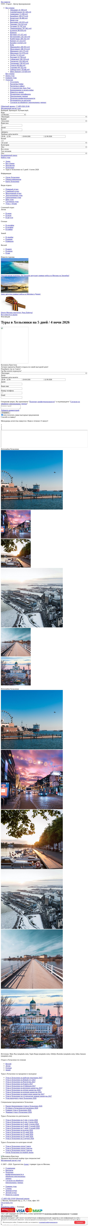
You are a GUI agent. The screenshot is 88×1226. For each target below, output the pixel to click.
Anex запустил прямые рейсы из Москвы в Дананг (21, 294)
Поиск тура (10, 76)
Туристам (9, 80)
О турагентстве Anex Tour (20, 88)
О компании (10, 1168)
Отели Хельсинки (13, 177)
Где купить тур (7, 1203)
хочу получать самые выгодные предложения (21, 415)
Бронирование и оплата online (22, 90)
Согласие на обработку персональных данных (28, 102)
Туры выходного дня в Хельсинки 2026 (21, 1098)
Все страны (10, 8)
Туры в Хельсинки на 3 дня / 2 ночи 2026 (22, 1120)
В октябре (9, 227)
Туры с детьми (11, 204)
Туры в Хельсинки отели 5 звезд (18, 1146)
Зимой (8, 1070)
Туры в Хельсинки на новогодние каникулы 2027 (25, 1094)
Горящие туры (11, 78)
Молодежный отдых (13, 193)
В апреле (9, 251)
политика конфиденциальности (56, 1214)
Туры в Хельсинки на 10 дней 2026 (19, 1132)
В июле (8, 215)
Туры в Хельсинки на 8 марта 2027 (19, 1084)
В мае (8, 253)
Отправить (5, 412)
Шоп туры (10, 199)
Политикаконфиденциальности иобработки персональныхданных (15, 1175)
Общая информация (13, 179)
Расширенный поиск (9, 155)
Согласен (80, 1222)
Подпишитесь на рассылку (20, 100)
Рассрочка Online (16, 84)
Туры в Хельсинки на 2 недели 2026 (20, 1138)
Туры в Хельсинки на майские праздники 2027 (24, 1078)
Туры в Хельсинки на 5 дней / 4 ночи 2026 (22, 1124)
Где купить (14, 82)
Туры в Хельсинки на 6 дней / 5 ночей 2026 (23, 1126)
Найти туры (5, 157)
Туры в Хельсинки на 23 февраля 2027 (21, 1086)
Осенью (9, 1068)
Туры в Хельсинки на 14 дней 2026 (19, 1136)
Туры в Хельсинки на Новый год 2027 (21, 1080)
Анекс (26, 1164)
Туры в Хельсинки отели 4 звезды (19, 1148)
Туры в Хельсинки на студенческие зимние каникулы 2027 (29, 1096)
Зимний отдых (11, 1191)
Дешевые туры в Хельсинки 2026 (19, 1112)
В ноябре (9, 229)
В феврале (10, 241)
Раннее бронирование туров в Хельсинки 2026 (24, 1106)
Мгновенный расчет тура (11, 1160)
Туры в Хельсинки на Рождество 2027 (20, 1082)
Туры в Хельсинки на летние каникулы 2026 (23, 1090)
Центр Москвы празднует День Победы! (17, 313)
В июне (8, 213)
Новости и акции (17, 92)
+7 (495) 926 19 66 (22, 106)
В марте (9, 249)
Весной (8, 1064)
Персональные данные (19, 96)
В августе (9, 217)
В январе (9, 239)
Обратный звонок (22, 1199)
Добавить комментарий (10, 410)
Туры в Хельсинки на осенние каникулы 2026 (24, 1092)
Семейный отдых (12, 191)
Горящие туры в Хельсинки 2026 (18, 1110)
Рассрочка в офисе (17, 86)
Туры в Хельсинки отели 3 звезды (19, 1150)
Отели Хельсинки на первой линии (19, 1152)
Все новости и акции (9, 315)
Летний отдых (11, 1193)
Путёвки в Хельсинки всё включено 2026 (22, 1108)
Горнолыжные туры (13, 197)
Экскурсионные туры (14, 195)
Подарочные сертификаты (20, 94)
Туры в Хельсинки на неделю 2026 (19, 1130)
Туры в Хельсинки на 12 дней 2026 (19, 1134)
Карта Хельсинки (12, 181)
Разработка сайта (7, 1207)
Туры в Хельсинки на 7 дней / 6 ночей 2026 (23, 1128)
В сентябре (10, 225)
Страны (9, 1188)
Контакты (9, 1170)
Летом (8, 1066)
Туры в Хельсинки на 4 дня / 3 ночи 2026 (22, 1122)
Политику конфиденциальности (42, 402)
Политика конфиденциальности (22, 98)
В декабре (9, 237)
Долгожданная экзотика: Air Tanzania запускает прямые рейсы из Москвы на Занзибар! (35, 276)
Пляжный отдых (12, 189)
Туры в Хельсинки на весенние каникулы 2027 (24, 1088)
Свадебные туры (12, 202)
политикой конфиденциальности (48, 1222)
